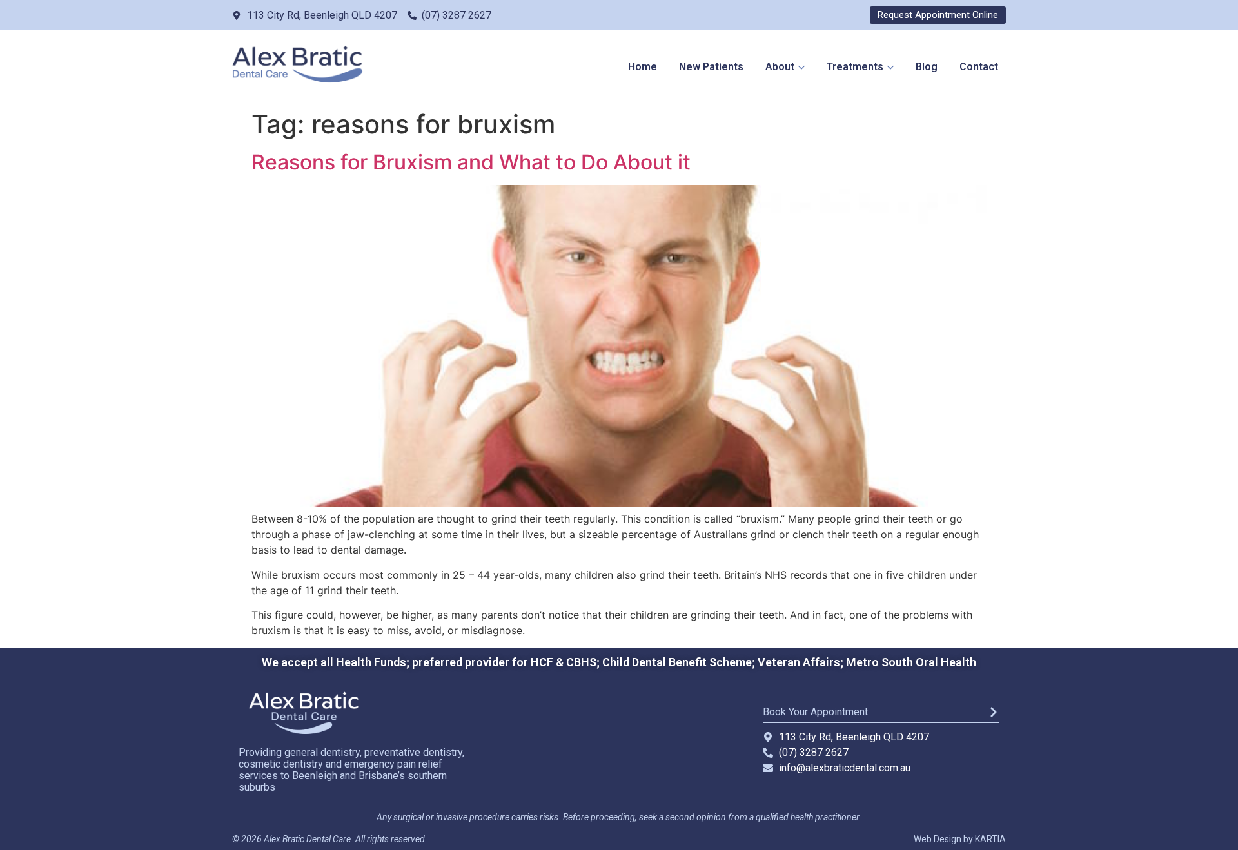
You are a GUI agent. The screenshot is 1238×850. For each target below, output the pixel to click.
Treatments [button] (855, 67)
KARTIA (990, 839)
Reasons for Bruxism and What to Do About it (471, 162)
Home (642, 67)
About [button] (779, 67)
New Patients (711, 67)
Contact (978, 67)
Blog (927, 67)
